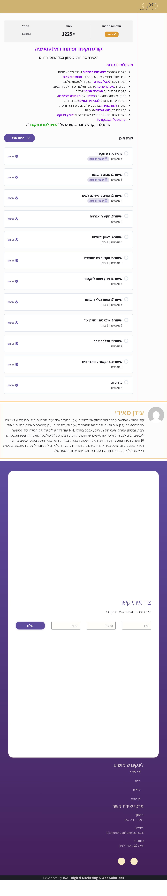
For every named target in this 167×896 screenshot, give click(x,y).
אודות (136, 790)
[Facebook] (134, 861)
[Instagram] (121, 861)
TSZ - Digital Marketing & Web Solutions (93, 878)
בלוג (137, 781)
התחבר (26, 34)
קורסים (135, 799)
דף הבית (134, 772)
